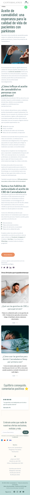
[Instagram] (17, 492)
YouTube (10, 239)
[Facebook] (14, 492)
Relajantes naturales (15, 470)
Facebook (15, 237)
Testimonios (15, 451)
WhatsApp (4, 241)
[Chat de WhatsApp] (25, 7)
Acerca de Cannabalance (15, 447)
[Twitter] (20, 492)
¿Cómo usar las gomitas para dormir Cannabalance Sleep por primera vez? (15, 359)
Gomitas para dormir (15, 468)
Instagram (21, 237)
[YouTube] (23, 492)
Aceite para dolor (15, 474)
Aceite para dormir (15, 472)
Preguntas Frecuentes (15, 449)
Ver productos (8, 254)
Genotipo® (21, 488)
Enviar (25, 432)
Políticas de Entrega (20, 486)
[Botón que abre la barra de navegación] (28, 3)
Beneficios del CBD (15, 461)
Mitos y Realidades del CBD (15, 463)
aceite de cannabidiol (15, 71)
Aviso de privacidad (9, 486)
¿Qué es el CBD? (15, 459)
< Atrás (3, 6)
